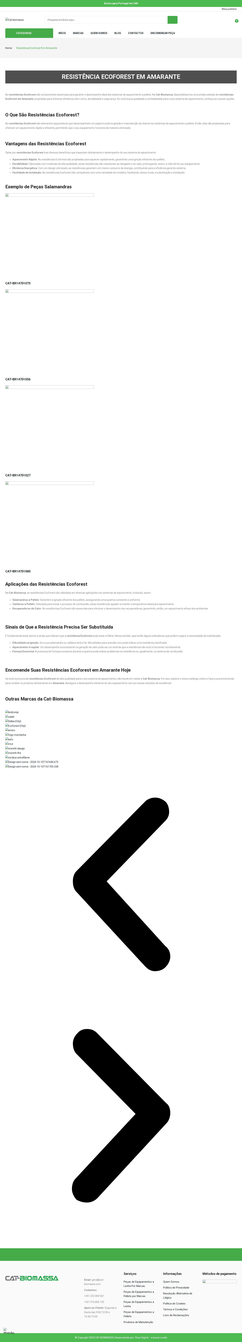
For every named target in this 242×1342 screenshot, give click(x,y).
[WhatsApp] (9, 1333)
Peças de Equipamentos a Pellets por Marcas (139, 1294)
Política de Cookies (174, 1303)
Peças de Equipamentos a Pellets (139, 1314)
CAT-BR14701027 (17, 475)
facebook (7, 9)
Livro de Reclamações (176, 1315)
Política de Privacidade (176, 1287)
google (16, 9)
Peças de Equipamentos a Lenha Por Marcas (139, 1284)
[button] (121, 884)
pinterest (26, 9)
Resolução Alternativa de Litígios (177, 1295)
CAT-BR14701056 (17, 379)
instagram (21, 9)
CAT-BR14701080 (17, 571)
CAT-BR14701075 (17, 283)
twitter (11, 9)
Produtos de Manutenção (138, 1322)
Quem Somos (171, 1281)
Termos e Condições (175, 1309)
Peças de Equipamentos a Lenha (139, 1304)
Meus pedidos (229, 9)
